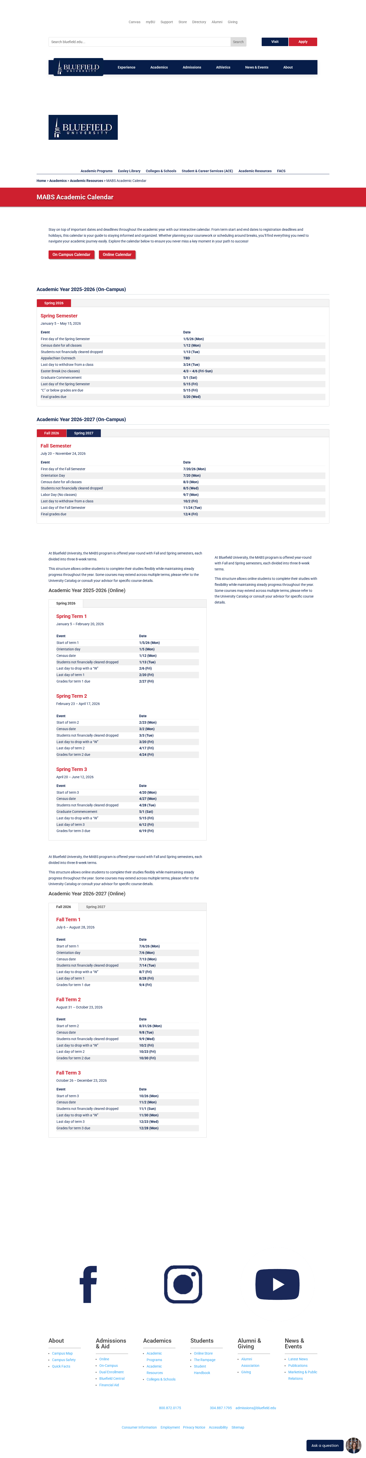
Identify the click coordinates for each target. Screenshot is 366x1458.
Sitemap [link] (238, 1427)
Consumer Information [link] (139, 1427)
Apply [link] (303, 42)
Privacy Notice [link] (194, 1427)
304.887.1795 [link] (221, 1408)
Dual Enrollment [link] (111, 1372)
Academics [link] (159, 67)
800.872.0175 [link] (170, 1408)
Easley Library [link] (129, 171)
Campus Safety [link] (64, 1360)
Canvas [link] (134, 22)
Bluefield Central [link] (111, 1379)
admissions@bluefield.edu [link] (256, 1408)
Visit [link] (275, 42)
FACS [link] (281, 171)
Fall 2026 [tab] (51, 433)
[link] (78, 75)
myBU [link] (150, 22)
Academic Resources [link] (255, 171)
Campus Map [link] (62, 1353)
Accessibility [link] (218, 1427)
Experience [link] (126, 67)
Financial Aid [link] (109, 1385)
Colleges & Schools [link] (161, 171)
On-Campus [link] (108, 1366)
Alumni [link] (217, 22)
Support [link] (167, 22)
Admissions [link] (192, 67)
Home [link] (41, 181)
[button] (222, 118)
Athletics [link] (223, 67)
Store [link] (183, 22)
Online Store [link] (203, 1353)
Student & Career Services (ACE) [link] (207, 171)
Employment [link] (170, 1427)
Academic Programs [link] (97, 171)
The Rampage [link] (204, 1360)
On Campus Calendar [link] (71, 254)
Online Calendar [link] (117, 254)
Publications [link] (297, 1366)
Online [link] (104, 1359)
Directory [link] (199, 22)
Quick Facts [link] (61, 1366)
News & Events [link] (256, 67)
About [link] (288, 67)
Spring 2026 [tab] (53, 303)
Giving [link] (233, 22)
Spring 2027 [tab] (83, 433)
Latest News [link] (298, 1359)
